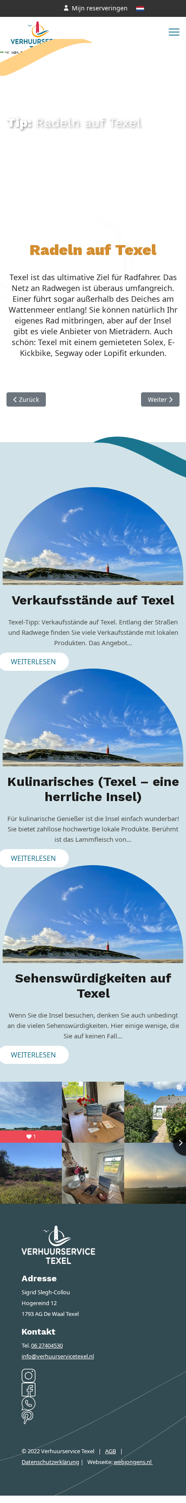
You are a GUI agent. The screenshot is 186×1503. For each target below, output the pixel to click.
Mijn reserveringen (100, 8)
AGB (110, 1451)
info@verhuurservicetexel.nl (58, 1356)
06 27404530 (47, 1345)
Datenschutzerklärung (50, 1462)
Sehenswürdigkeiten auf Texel (93, 985)
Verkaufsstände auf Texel (93, 600)
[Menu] (174, 32)
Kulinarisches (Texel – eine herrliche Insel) (93, 789)
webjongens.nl (133, 1462)
